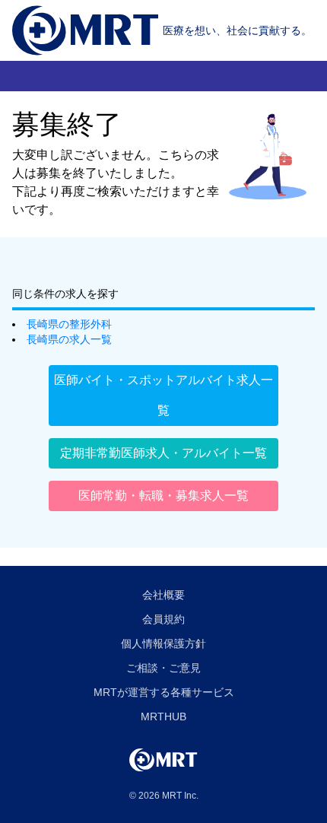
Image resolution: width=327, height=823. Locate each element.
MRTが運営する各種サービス (164, 692)
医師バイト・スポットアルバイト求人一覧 (163, 395)
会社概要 (163, 595)
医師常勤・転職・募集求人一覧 (163, 495)
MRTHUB (163, 716)
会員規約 (163, 619)
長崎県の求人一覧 (69, 339)
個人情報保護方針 (163, 643)
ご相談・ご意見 (163, 668)
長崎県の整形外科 (69, 324)
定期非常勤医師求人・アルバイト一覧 (163, 452)
